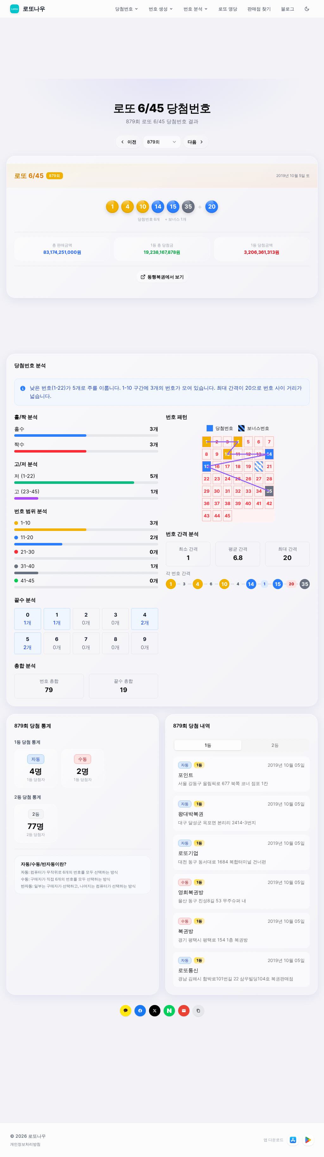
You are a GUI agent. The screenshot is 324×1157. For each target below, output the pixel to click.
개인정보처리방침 (25, 1144)
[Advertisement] (162, 65)
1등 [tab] (208, 745)
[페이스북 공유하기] (140, 1010)
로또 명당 (227, 8)
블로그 (287, 8)
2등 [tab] (275, 745)
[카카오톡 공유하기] (125, 1010)
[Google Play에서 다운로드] (308, 1140)
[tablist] (241, 745)
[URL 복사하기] (198, 1010)
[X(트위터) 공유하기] (154, 1010)
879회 (54, 175)
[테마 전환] (307, 8)
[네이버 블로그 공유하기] (169, 1010)
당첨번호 (124, 8)
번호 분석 (193, 8)
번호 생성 (158, 8)
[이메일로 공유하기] (184, 1010)
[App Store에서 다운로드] (293, 1140)
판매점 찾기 (259, 8)
